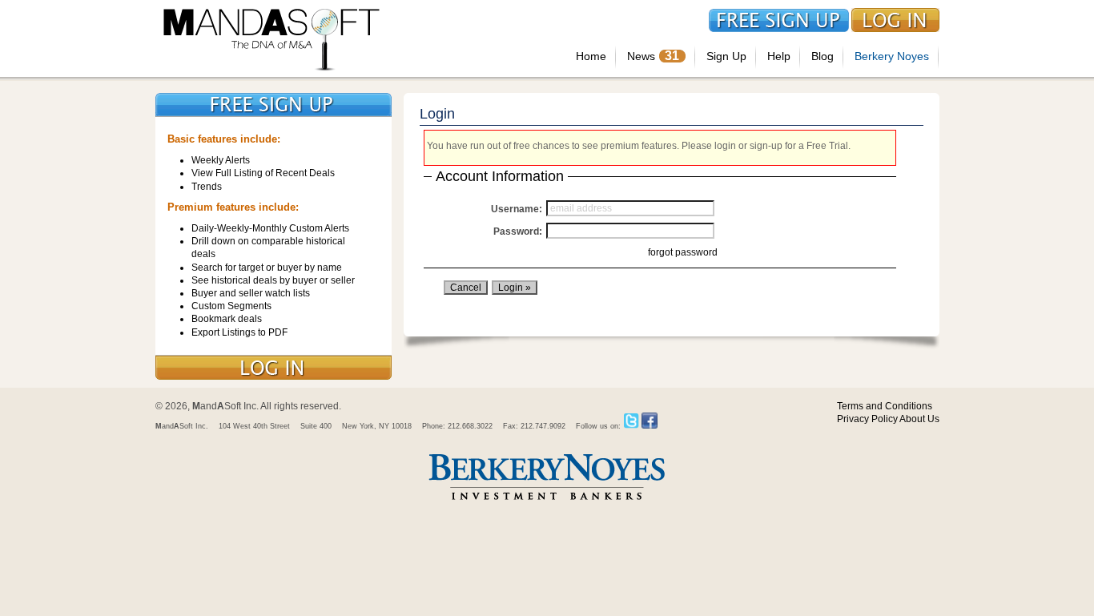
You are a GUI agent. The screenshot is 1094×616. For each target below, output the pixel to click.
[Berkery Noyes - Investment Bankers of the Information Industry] (547, 501)
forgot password (683, 252)
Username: (516, 209)
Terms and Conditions (884, 406)
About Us (919, 419)
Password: (517, 231)
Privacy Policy (867, 419)
